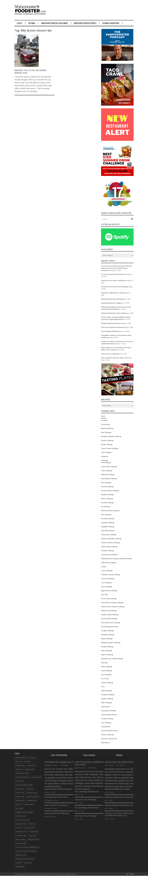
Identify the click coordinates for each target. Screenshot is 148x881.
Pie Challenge (105, 507)
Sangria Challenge (107, 699)
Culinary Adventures (110, 23)
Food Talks (104, 595)
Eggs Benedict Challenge (109, 591)
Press (103, 687)
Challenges (104, 460)
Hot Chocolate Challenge (109, 619)
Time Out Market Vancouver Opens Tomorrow (116, 358)
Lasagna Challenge (107, 631)
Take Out (20, 839)
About (103, 416)
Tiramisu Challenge (107, 735)
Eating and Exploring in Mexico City (112, 323)
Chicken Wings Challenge (109, 547)
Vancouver (20, 843)
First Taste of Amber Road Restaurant (113, 327)
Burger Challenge (106, 444)
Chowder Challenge (107, 551)
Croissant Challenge (107, 579)
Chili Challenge (106, 463)
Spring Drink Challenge (108, 711)
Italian (18, 804)
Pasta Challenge (106, 671)
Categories (104, 456)
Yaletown (19, 867)
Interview (31, 800)
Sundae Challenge (107, 719)
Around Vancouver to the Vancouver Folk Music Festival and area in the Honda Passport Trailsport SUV (116, 268)
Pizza (18, 828)
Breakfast (19, 765)
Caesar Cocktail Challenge (109, 448)
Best (27, 761)
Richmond (29, 828)
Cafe (18, 769)
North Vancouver (22, 820)
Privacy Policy (105, 424)
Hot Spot (19, 800)
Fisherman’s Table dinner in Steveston (113, 293)
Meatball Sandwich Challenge (110, 643)
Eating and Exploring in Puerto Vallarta (113, 313)
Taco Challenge (106, 723)
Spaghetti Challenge (107, 527)
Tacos (32, 835)
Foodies (19, 793)
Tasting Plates (105, 727)
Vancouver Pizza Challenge (86, 816)
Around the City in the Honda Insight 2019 (30, 71)
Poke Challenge (106, 515)
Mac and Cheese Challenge (110, 491)
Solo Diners (20, 835)
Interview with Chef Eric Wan (56, 797)
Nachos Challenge (107, 499)
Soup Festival (105, 707)
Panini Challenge (106, 667)
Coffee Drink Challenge (108, 563)
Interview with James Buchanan (62, 762)
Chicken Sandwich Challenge (110, 543)
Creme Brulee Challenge (109, 467)
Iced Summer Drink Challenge (110, 623)
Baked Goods (21, 758)
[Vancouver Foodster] (30, 14)
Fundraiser (31, 793)
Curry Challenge (106, 583)
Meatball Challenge (107, 495)
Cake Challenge (106, 452)
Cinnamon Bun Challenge (109, 555)
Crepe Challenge (106, 471)
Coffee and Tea (21, 773)
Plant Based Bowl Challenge (110, 511)
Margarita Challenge (107, 635)
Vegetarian (20, 855)
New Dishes (20, 816)
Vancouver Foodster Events (85, 23)
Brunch (31, 765)
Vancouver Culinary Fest (109, 739)
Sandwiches (21, 832)
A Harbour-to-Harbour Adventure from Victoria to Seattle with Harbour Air (124, 814)
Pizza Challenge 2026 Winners (87, 808)
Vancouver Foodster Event (25, 851)
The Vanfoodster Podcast (109, 731)
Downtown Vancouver (24, 785)
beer (18, 761)
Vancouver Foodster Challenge (27, 847)
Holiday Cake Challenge (109, 611)
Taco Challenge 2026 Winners (110, 331)
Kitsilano (29, 804)
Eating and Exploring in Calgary (111, 303)
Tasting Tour (33, 839)
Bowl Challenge (106, 432)
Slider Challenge (106, 703)
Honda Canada (33, 797)
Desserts (36, 777)
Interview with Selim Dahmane (57, 813)
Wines (27, 863)
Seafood (33, 832)
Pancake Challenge (107, 503)
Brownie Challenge (107, 440)
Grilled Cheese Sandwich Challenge (112, 607)
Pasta (31, 824)
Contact (103, 567)
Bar (32, 758)
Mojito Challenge (106, 651)
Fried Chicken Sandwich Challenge (112, 603)
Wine (18, 863)
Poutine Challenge (107, 683)
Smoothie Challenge (107, 523)
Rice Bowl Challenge (107, 519)
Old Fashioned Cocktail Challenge (112, 659)
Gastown (19, 797)
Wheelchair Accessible (24, 859)
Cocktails (29, 769)
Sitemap (104, 418)
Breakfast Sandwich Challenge (111, 436)
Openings (104, 663)
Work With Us (105, 743)
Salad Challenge (106, 691)
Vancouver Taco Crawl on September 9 (114, 280)
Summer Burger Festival (109, 715)
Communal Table (22, 777)
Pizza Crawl (105, 679)
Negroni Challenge (107, 655)
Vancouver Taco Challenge (110, 354)
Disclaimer (104, 420)
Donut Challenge (106, 587)
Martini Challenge (107, 639)
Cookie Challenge (107, 571)
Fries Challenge (106, 483)
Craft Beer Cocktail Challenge (110, 575)
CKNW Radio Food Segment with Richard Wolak (116, 559)
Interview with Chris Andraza (56, 805)
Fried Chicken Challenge (109, 479)
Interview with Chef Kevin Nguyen (58, 789)
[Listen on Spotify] (117, 245)
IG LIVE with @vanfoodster (109, 627)
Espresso (19, 789)
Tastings (31, 23)
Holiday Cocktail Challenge (109, 615)
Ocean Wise (20, 824)
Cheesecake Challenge (108, 535)
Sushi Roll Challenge (107, 531)
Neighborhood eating (24, 812)
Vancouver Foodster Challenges (54, 23)
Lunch (19, 808)
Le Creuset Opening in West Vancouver (114, 274)
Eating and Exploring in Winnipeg (111, 299)
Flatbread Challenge (107, 475)
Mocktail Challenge (107, 647)
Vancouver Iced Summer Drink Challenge (114, 287)
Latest (19, 23)
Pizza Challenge (106, 675)
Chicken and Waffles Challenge (111, 539)
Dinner (19, 781)
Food (30, 789)
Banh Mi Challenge (107, 428)
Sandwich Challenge (107, 695)
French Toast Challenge (108, 599)
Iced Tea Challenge (107, 487)
